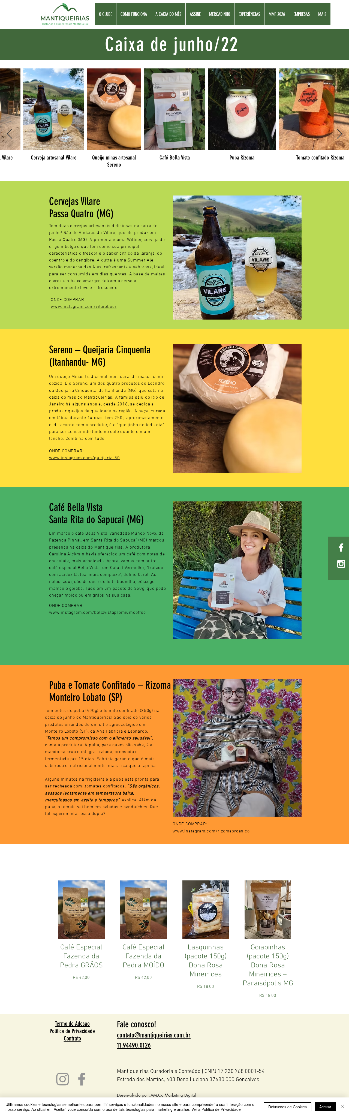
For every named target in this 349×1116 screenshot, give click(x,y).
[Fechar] (342, 1107)
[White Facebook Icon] (341, 547)
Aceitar (325, 1106)
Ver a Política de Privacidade (216, 1109)
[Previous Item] (9, 134)
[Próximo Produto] (305, 909)
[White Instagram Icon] (341, 563)
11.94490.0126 (134, 1045)
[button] (276, 14)
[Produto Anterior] (44, 909)
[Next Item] (339, 134)
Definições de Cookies (287, 1106)
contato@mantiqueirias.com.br (154, 1035)
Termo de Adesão (72, 1023)
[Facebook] (81, 1079)
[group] (174, 945)
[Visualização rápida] (81, 909)
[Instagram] (62, 1079)
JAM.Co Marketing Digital (173, 1095)
